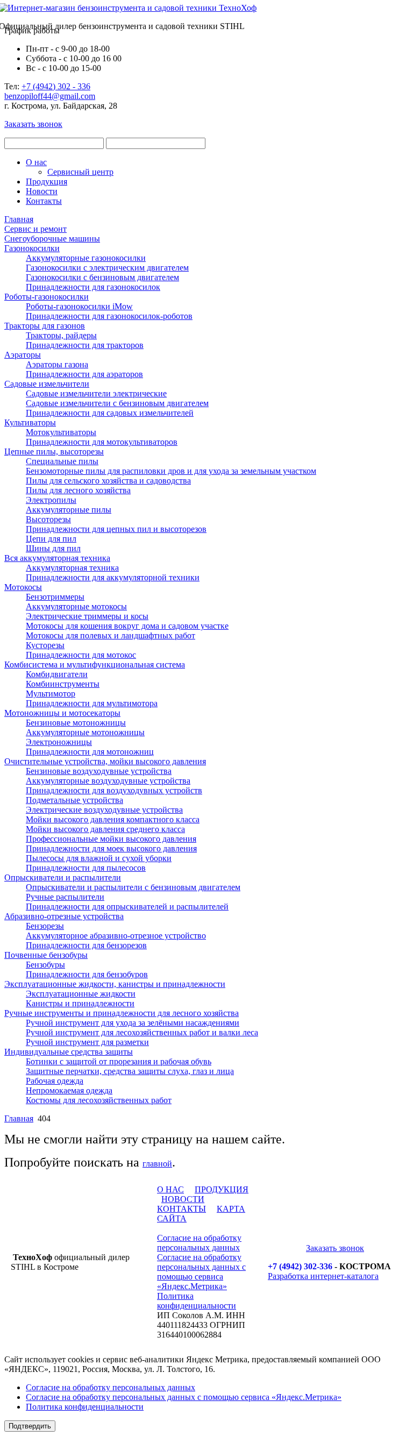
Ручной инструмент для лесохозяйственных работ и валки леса (142, 1032)
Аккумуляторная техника (72, 567)
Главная (18, 219)
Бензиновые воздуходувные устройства (99, 771)
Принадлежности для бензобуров (87, 974)
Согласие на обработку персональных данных (199, 1242)
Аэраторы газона (57, 364)
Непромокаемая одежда (69, 1090)
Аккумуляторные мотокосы (76, 606)
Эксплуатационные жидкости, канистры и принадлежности (114, 984)
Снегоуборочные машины (52, 238)
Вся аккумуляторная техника (57, 558)
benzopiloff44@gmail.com (49, 96)
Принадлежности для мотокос (81, 654)
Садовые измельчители (46, 383)
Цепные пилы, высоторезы (54, 451)
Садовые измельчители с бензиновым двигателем (117, 403)
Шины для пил (53, 548)
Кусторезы (45, 645)
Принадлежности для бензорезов (86, 945)
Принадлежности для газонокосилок (93, 287)
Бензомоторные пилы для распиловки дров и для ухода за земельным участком (171, 470)
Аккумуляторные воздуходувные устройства (108, 780)
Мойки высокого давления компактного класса (113, 819)
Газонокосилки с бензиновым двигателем (102, 277)
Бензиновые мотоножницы (76, 722)
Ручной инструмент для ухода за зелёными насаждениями (132, 1022)
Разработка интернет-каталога (323, 1276)
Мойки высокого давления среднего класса (105, 829)
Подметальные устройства (74, 800)
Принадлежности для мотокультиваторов (101, 441)
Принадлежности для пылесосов (86, 867)
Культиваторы (30, 422)
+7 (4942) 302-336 (300, 1266)
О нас (36, 162)
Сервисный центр (80, 171)
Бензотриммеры (55, 596)
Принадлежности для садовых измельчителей (110, 412)
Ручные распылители (65, 896)
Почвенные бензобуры (46, 954)
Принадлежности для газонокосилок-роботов (109, 316)
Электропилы (51, 499)
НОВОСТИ (182, 1199)
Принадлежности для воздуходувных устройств (114, 790)
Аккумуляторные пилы (68, 509)
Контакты (44, 200)
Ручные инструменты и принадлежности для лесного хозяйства (121, 1013)
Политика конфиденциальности (196, 1300)
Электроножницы (59, 742)
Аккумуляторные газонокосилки (86, 257)
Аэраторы (22, 354)
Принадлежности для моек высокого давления (111, 848)
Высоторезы (48, 519)
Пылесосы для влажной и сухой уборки (99, 858)
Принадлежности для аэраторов (84, 374)
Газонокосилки (32, 248)
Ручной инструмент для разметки (87, 1042)
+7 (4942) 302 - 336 (56, 86)
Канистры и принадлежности (80, 1003)
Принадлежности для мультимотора (92, 703)
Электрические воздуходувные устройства (104, 809)
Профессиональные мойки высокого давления (111, 838)
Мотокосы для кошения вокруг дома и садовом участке (127, 625)
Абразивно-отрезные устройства (64, 916)
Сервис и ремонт (35, 228)
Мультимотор (50, 693)
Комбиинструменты (62, 683)
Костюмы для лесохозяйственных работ (99, 1100)
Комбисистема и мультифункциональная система (94, 664)
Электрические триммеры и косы (87, 616)
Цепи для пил (51, 538)
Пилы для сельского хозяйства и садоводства (108, 480)
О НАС (170, 1189)
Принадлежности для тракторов (85, 345)
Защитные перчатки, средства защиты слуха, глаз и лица (130, 1071)
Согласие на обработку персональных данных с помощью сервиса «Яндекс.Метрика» (201, 1272)
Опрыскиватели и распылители (62, 877)
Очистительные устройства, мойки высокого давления (105, 761)
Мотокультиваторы (61, 432)
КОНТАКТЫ (181, 1208)
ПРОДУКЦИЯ (221, 1189)
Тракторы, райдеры (61, 335)
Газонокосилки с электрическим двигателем (107, 267)
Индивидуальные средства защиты (68, 1051)
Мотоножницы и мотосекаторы (62, 712)
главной (157, 1163)
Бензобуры (45, 964)
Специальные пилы (62, 461)
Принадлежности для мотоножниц (90, 751)
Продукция (46, 181)
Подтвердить (30, 1426)
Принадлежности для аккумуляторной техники (113, 577)
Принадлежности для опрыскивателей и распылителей (127, 906)
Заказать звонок (33, 124)
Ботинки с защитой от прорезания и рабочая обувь (118, 1061)
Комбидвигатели (57, 674)
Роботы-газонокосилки (46, 296)
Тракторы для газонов (44, 325)
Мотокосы (23, 587)
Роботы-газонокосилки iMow (79, 306)
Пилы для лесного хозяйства (78, 490)
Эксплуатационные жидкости (81, 993)
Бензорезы (45, 925)
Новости (42, 191)
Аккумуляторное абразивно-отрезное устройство (116, 935)
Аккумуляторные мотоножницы (85, 732)
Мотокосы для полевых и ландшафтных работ (110, 635)
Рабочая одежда (54, 1080)
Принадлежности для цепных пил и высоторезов (116, 529)
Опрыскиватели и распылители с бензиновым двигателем (133, 887)
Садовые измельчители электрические (96, 393)
